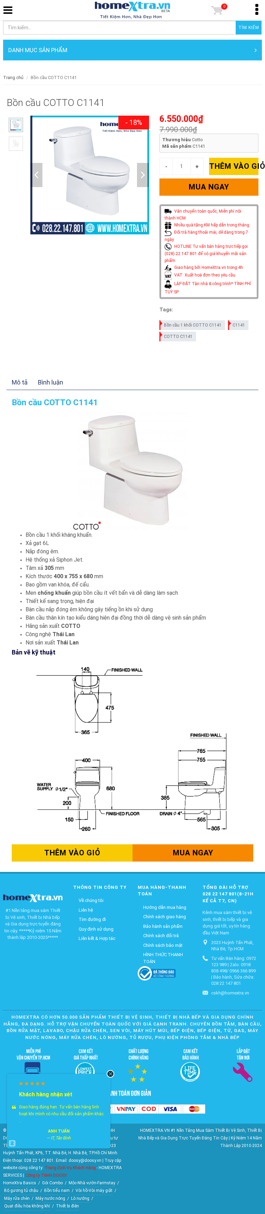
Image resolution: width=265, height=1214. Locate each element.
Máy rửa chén (17, 1198)
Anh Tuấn (59, 1131)
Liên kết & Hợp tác (97, 938)
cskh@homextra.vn (230, 993)
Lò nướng (80, 1198)
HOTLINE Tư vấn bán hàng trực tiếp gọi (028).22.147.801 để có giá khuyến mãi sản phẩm (206, 253)
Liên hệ (86, 910)
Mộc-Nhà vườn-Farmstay (92, 1183)
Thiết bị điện (67, 1206)
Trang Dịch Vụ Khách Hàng (70, 1167)
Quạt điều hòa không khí (27, 1206)
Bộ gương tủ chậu (21, 1190)
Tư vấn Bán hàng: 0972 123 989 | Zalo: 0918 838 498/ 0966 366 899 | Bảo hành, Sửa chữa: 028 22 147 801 (233, 971)
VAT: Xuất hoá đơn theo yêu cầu (204, 275)
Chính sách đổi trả (161, 935)
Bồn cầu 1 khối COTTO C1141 (193, 325)
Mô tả (20, 382)
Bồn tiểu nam (57, 1190)
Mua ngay (209, 187)
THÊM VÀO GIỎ (233, 166)
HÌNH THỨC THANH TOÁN (163, 958)
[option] (16, 125)
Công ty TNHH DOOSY (46, 1175)
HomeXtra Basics (19, 1183)
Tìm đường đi (92, 919)
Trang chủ (13, 77)
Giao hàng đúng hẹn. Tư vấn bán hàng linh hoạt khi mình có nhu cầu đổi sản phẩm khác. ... (62, 1114)
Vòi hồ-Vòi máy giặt (94, 1190)
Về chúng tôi (91, 900)
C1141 (239, 325)
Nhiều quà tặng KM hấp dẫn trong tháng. (211, 225)
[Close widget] (110, 1074)
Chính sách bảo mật (163, 945)
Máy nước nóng (50, 1198)
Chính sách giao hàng (164, 916)
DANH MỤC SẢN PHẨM (37, 50)
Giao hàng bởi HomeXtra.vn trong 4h (208, 267)
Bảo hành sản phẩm (163, 926)
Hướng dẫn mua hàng (164, 907)
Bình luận (50, 382)
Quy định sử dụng (96, 929)
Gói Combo (52, 1183)
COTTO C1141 (178, 336)
